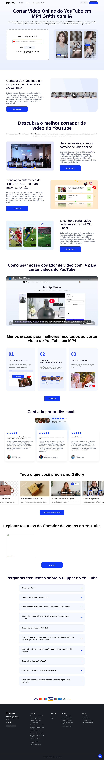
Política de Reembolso (67, 720)
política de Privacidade (67, 718)
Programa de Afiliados (87, 720)
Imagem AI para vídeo (35, 718)
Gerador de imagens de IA (36, 715)
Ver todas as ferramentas (52, 512)
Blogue (52, 718)
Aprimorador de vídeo (35, 730)
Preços (28, 2)
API (52, 715)
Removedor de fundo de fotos (37, 733)
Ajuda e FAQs (85, 718)
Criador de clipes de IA (35, 744)
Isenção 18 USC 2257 (67, 726)
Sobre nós (84, 715)
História (43, 2)
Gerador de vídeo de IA (35, 720)
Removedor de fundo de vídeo (37, 725)
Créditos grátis (35, 2)
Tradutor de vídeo (34, 722)
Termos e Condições (66, 715)
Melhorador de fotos (35, 738)
